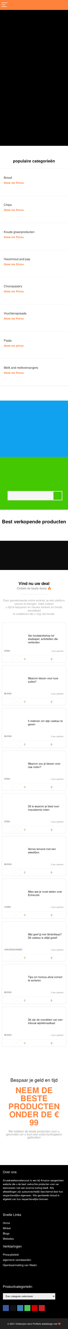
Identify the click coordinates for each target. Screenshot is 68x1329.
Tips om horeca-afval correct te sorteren (45, 978)
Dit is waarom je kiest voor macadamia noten (43, 807)
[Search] (62, 5)
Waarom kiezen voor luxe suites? (43, 679)
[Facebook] (6, 1308)
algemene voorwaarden (17, 1260)
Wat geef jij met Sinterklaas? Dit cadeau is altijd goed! (45, 935)
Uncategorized (13, 949)
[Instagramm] (20, 1308)
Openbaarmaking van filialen (20, 1265)
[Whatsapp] (27, 1308)
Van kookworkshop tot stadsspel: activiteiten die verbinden (43, 639)
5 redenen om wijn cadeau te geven (45, 722)
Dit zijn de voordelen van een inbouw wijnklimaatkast (45, 1021)
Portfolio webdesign (43, 1323)
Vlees (7, 906)
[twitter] (13, 1308)
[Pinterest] (42, 1308)
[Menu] (4, 5)
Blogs (8, 693)
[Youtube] (35, 1308)
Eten (7, 650)
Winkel (7, 1228)
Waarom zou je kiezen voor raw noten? (44, 765)
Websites (8, 1238)
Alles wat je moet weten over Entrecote (45, 893)
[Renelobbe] (61, 627)
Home (6, 1223)
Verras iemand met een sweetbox (42, 850)
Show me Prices (14, 183)
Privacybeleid (11, 1254)
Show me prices (14, 345)
